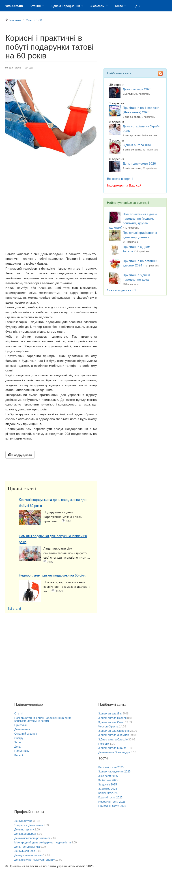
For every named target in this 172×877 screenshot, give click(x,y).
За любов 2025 (107, 788)
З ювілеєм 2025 (108, 776)
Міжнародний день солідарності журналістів (42, 842)
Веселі (18, 755)
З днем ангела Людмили (113, 735)
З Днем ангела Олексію (113, 739)
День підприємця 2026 (139, 163)
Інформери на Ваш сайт (125, 185)
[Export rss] (160, 73)
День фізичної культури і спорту (34, 859)
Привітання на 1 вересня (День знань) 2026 (141, 109)
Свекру (18, 738)
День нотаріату (24, 829)
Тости (119, 5)
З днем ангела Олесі (111, 722)
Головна (15, 20)
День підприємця (25, 833)
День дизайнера (24, 851)
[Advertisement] (51, 211)
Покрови (103, 743)
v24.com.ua (14, 5)
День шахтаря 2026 (137, 89)
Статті (30, 20)
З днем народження (66, 5)
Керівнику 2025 (108, 793)
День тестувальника (27, 846)
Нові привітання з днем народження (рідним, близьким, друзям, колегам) (133, 220)
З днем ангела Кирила (112, 748)
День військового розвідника (32, 838)
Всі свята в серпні (120, 178)
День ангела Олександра (114, 752)
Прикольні (20, 725)
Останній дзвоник (25, 733)
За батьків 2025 (108, 780)
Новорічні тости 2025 (111, 801)
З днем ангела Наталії (112, 718)
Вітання (36, 5)
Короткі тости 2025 (110, 797)
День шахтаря (23, 821)
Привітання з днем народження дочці (136, 276)
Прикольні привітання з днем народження (140, 234)
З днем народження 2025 (114, 771)
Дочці (17, 746)
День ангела (22, 729)
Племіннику (21, 751)
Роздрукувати (21, 454)
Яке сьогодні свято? (121, 290)
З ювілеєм (97, 5)
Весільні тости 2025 (111, 767)
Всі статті (14, 608)
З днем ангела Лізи (137, 144)
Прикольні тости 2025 (112, 806)
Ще (135, 5)
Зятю (17, 742)
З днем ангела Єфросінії (113, 730)
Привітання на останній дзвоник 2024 (140, 262)
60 (40, 20)
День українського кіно (28, 855)
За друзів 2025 (107, 784)
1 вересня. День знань (28, 825)
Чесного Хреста (108, 726)
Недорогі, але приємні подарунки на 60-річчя (53, 575)
